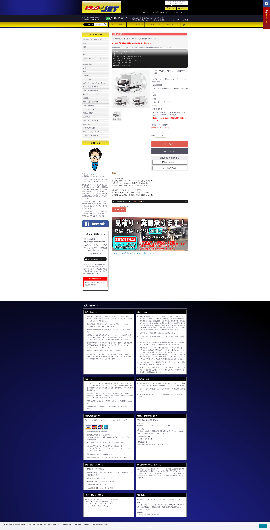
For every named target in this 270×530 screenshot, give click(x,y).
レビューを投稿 (119, 209)
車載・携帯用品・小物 (90, 90)
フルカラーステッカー (139, 60)
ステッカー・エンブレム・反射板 (94, 83)
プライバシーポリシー (179, 12)
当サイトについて (148, 12)
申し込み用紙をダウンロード (96, 259)
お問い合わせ (171, 24)
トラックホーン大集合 (90, 135)
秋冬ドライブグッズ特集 (91, 132)
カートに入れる (169, 144)
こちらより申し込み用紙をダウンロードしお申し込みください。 (133, 253)
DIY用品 (85, 94)
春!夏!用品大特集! (89, 128)
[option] (131, 89)
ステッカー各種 (126, 60)
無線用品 (86, 98)
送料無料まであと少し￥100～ (93, 39)
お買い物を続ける (128, 267)
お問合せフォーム (171, 162)
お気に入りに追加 (170, 151)
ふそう (85, 51)
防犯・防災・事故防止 (90, 87)
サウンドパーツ (88, 79)
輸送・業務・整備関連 (90, 102)
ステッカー (134, 51)
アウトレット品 (88, 109)
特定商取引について (163, 12)
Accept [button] (263, 526)
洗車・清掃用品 (88, 105)
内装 (84, 72)
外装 (84, 68)
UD (84, 54)
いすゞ (85, 43)
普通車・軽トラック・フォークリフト (95, 59)
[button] (3, 527)
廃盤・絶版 (87, 124)
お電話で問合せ (170, 168)
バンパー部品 (87, 64)
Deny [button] (255, 526)
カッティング (137, 56)
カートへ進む (142, 267)
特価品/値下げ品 (88, 113)
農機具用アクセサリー (90, 120)
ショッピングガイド (153, 24)
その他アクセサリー (123, 51)
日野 (84, 47)
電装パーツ (87, 75)
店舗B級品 (86, 117)
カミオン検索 (116, 60)
